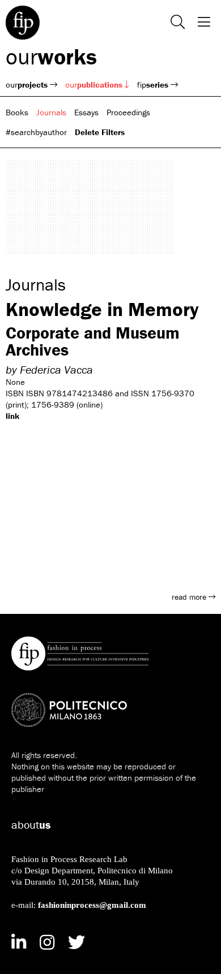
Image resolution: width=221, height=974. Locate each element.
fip (152, 84)
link (12, 415)
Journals (51, 112)
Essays (86, 112)
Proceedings (128, 112)
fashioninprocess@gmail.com (92, 905)
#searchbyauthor (36, 132)
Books (17, 112)
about (30, 824)
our (51, 56)
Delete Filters (100, 132)
